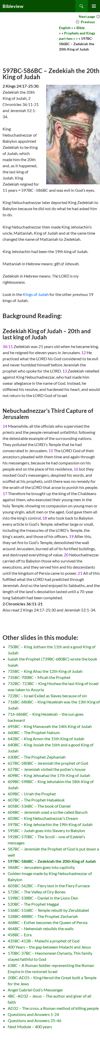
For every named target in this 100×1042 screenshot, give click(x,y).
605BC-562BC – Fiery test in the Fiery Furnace (49, 885)
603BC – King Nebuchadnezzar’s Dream (43, 818)
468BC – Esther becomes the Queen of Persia (47, 922)
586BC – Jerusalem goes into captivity (41, 867)
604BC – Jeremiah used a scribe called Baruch (48, 812)
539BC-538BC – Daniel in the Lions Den (43, 897)
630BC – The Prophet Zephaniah (37, 756)
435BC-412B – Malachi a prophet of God (43, 940)
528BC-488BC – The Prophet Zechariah (43, 916)
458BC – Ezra (20, 934)
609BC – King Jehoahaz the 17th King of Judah (49, 775)
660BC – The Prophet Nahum (34, 732)
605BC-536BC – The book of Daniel (39, 806)
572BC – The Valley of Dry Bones (37, 891)
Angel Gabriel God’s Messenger (35, 989)
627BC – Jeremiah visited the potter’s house (46, 769)
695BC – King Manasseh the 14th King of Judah (50, 726)
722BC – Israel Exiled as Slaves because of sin (47, 695)
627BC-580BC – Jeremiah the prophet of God (48, 763)
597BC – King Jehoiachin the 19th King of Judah (50, 824)
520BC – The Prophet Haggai (33, 904)
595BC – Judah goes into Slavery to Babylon (46, 830)
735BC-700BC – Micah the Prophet (39, 677)
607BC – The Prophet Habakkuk (36, 799)
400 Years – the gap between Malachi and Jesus (49, 946)
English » (66, 28)
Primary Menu (94, 6)
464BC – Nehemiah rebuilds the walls (41, 928)
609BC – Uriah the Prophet (32, 793)
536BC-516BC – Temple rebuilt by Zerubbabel (48, 910)
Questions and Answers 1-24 (33, 1014)
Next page (87, 16)
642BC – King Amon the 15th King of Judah (46, 738)
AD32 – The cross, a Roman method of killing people (53, 1008)
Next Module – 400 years (30, 1026)
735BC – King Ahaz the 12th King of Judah (45, 671)
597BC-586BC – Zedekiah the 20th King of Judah (52, 861)
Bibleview (13, 6)
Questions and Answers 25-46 (34, 1020)
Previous (88, 22)
